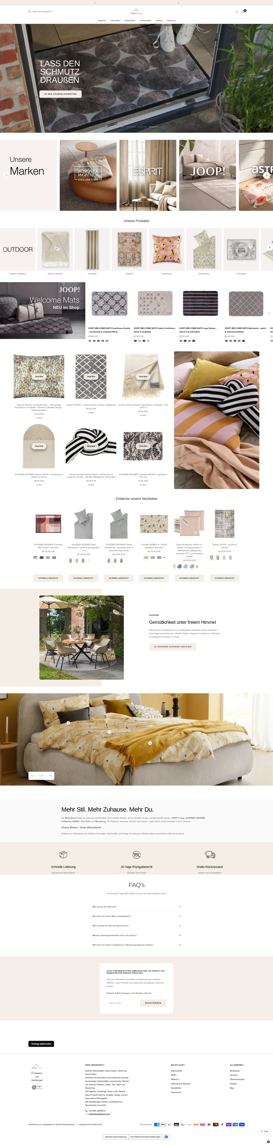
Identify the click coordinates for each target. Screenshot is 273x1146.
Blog (232, 1088)
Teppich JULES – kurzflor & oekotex (224, 546)
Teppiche (102, 20)
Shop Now (39, 377)
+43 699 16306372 (97, 1111)
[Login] (237, 11)
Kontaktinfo (176, 1088)
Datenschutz (176, 1071)
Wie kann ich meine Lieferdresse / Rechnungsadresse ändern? (122, 945)
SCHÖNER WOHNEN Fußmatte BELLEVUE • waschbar (48, 546)
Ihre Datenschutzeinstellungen (146, 1136)
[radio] (35, 557)
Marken (159, 20)
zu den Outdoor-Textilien (60, 86)
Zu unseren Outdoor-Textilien (173, 647)
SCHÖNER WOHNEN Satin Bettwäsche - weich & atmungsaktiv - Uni (83, 547)
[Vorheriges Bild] (6, 175)
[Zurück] (92, 313)
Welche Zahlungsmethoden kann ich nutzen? (114, 935)
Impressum (176, 1092)
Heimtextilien (145, 20)
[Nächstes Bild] (266, 175)
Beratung (171, 20)
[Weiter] (269, 313)
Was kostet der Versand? (104, 907)
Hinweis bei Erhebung (115, 1136)
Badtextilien (130, 20)
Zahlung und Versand (180, 1084)
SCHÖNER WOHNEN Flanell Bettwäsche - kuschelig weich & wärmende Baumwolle (119, 547)
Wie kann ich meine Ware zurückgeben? (111, 916)
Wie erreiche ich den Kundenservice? (110, 926)
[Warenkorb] (243, 11)
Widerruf (175, 1079)
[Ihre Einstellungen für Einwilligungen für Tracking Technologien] (268, 1141)
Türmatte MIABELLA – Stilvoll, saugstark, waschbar (154, 546)
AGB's (173, 1075)
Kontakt (233, 1084)
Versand (233, 1075)
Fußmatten (115, 20)
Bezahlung (234, 1071)
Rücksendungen (237, 1079)
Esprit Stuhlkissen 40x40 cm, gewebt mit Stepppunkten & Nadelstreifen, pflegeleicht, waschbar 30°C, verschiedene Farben (189, 550)
